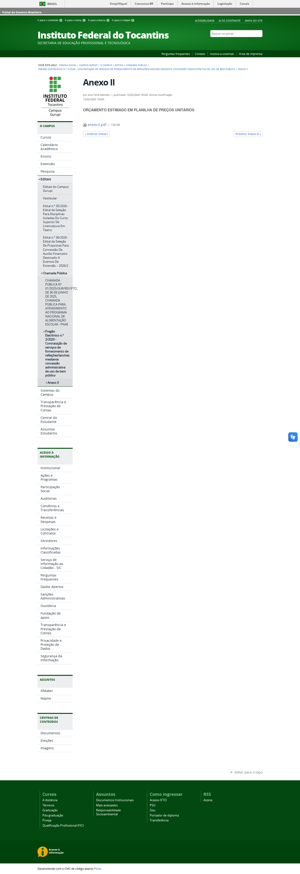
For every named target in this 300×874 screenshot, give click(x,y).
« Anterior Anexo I (96, 134)
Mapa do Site (253, 20)
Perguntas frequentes (175, 54)
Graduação (50, 810)
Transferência (159, 820)
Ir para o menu (75, 20)
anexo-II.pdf (97, 125)
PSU (152, 805)
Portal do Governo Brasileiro (21, 12)
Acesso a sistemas (222, 54)
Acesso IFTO (158, 800)
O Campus (106, 65)
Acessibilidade (204, 20)
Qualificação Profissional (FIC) (63, 826)
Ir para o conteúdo (49, 20)
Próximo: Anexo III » (248, 134)
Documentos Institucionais (115, 800)
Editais (119, 65)
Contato (200, 54)
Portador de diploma (164, 815)
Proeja (46, 820)
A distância (49, 800)
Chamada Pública (136, 65)
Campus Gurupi (88, 65)
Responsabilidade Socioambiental (108, 812)
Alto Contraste (229, 20)
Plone (97, 868)
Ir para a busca (98, 20)
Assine (207, 800)
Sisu (152, 810)
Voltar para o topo (248, 772)
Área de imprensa (250, 54)
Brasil (52, 4)
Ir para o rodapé (122, 20)
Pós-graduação (52, 815)
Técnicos (48, 805)
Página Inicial (67, 65)
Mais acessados (107, 805)
